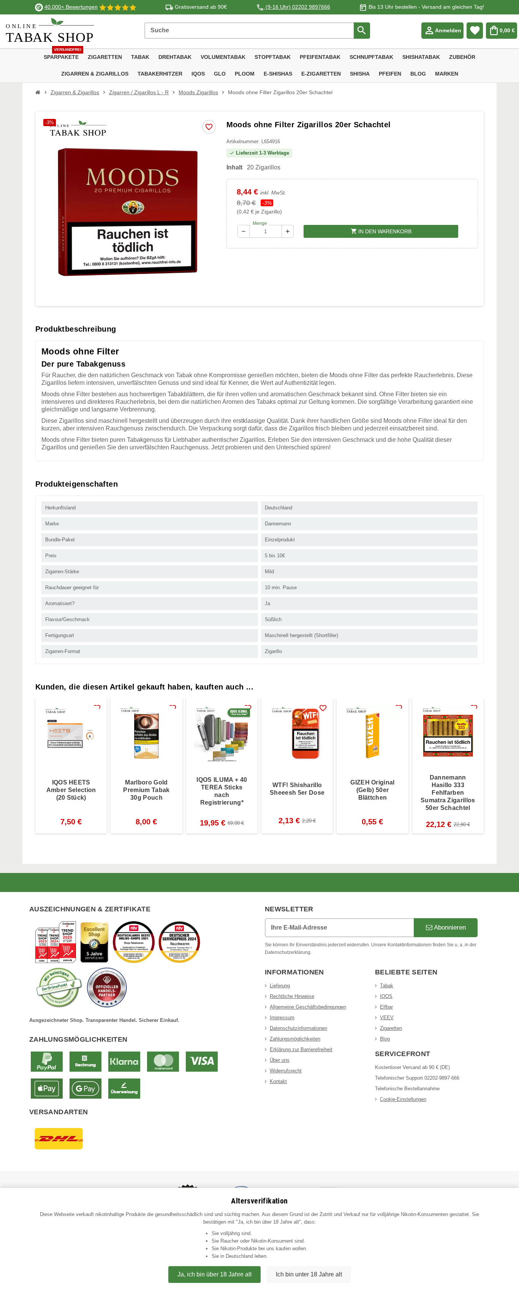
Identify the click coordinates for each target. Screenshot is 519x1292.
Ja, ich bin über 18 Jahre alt (214, 1274)
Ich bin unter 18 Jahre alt (309, 1274)
